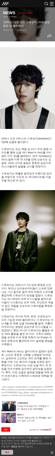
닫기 (52, 452)
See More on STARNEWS (41, 429)
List (5, 429)
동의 (7, 452)
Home (5, 17)
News (14, 17)
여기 (13, 446)
